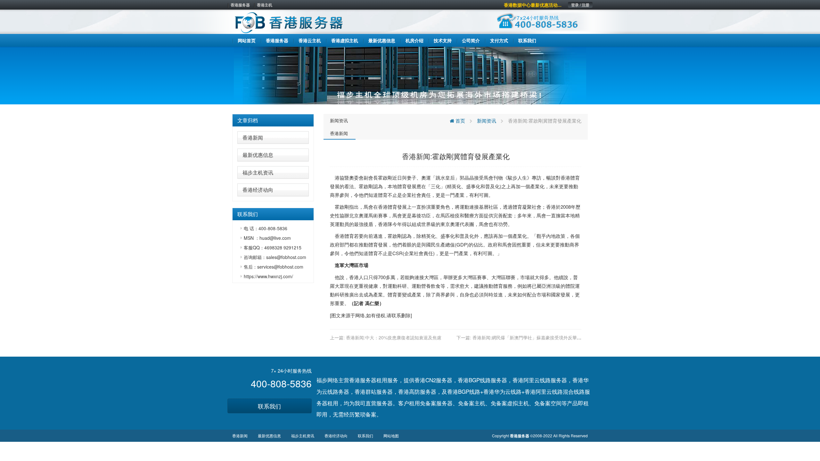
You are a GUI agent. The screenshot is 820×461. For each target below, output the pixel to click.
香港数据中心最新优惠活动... (533, 5)
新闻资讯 (339, 120)
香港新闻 (252, 137)
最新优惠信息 (257, 154)
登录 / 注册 (580, 5)
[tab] (273, 120)
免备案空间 (548, 403)
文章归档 (247, 120)
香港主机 (264, 5)
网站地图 (391, 435)
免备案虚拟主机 (510, 403)
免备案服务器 (436, 403)
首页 (459, 120)
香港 (565, 177)
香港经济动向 (257, 189)
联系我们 (269, 406)
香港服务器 (240, 5)
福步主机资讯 (257, 172)
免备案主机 (471, 403)
